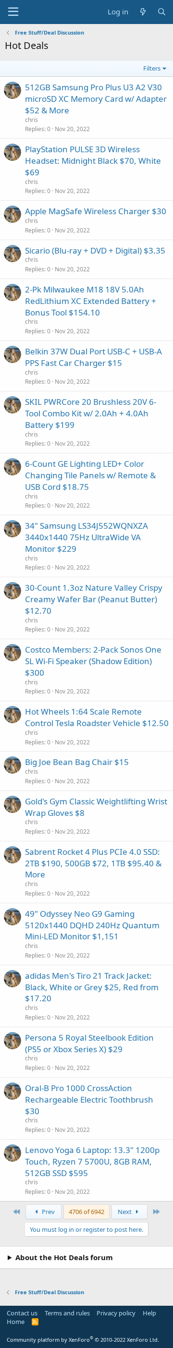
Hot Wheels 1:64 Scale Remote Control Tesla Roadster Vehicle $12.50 (97, 717)
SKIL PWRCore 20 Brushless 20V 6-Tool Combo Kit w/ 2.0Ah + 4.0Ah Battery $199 (90, 413)
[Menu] (13, 12)
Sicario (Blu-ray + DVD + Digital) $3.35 (95, 250)
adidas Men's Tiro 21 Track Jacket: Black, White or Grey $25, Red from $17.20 (92, 987)
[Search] (161, 12)
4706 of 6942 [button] (86, 1211)
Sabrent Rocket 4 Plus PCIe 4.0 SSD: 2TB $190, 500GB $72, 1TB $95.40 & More (93, 863)
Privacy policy (116, 1313)
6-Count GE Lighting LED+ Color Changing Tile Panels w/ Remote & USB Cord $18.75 (90, 475)
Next (125, 1211)
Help (149, 1313)
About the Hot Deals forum (64, 1257)
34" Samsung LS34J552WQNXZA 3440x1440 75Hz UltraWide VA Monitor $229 (86, 537)
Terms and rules (67, 1313)
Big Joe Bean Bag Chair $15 (77, 761)
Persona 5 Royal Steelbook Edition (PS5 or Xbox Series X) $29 (89, 1043)
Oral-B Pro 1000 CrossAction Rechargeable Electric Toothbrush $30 (89, 1099)
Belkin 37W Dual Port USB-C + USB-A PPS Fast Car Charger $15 (93, 357)
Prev (47, 1211)
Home (16, 1321)
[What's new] (142, 12)
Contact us (22, 1313)
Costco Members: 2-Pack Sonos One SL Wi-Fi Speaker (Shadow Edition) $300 (93, 661)
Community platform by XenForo (83, 1339)
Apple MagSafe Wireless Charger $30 (95, 211)
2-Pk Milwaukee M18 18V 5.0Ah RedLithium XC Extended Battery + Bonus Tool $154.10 (90, 301)
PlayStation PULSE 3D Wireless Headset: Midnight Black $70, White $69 (93, 161)
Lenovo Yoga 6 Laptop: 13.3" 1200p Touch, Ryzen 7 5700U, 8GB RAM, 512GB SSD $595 (92, 1161)
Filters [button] (152, 68)
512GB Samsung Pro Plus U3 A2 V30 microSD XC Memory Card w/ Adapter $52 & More (96, 99)
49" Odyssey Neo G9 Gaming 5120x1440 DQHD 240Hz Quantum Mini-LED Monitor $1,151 (92, 925)
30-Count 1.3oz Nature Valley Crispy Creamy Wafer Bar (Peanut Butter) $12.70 (93, 599)
